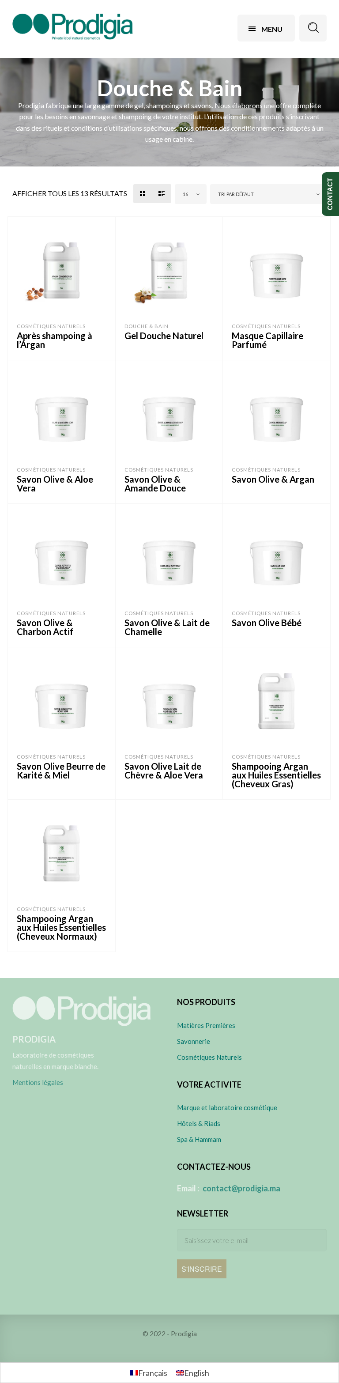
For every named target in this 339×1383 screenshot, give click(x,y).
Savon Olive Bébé (266, 622)
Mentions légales (37, 1082)
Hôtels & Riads (198, 1123)
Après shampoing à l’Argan (54, 340)
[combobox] (191, 194)
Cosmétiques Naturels (51, 326)
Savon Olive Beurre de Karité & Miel (61, 770)
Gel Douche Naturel (163, 335)
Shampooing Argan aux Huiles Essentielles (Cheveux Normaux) (61, 927)
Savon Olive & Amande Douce (155, 483)
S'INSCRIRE (201, 1269)
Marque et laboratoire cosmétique (227, 1107)
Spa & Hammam (199, 1139)
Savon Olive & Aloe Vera (55, 483)
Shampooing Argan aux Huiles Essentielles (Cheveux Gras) (276, 775)
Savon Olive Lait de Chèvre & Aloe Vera (163, 770)
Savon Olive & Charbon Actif (45, 627)
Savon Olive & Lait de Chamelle (167, 627)
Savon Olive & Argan (273, 479)
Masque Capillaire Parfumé (267, 340)
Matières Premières (206, 1025)
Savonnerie (193, 1041)
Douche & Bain (146, 326)
